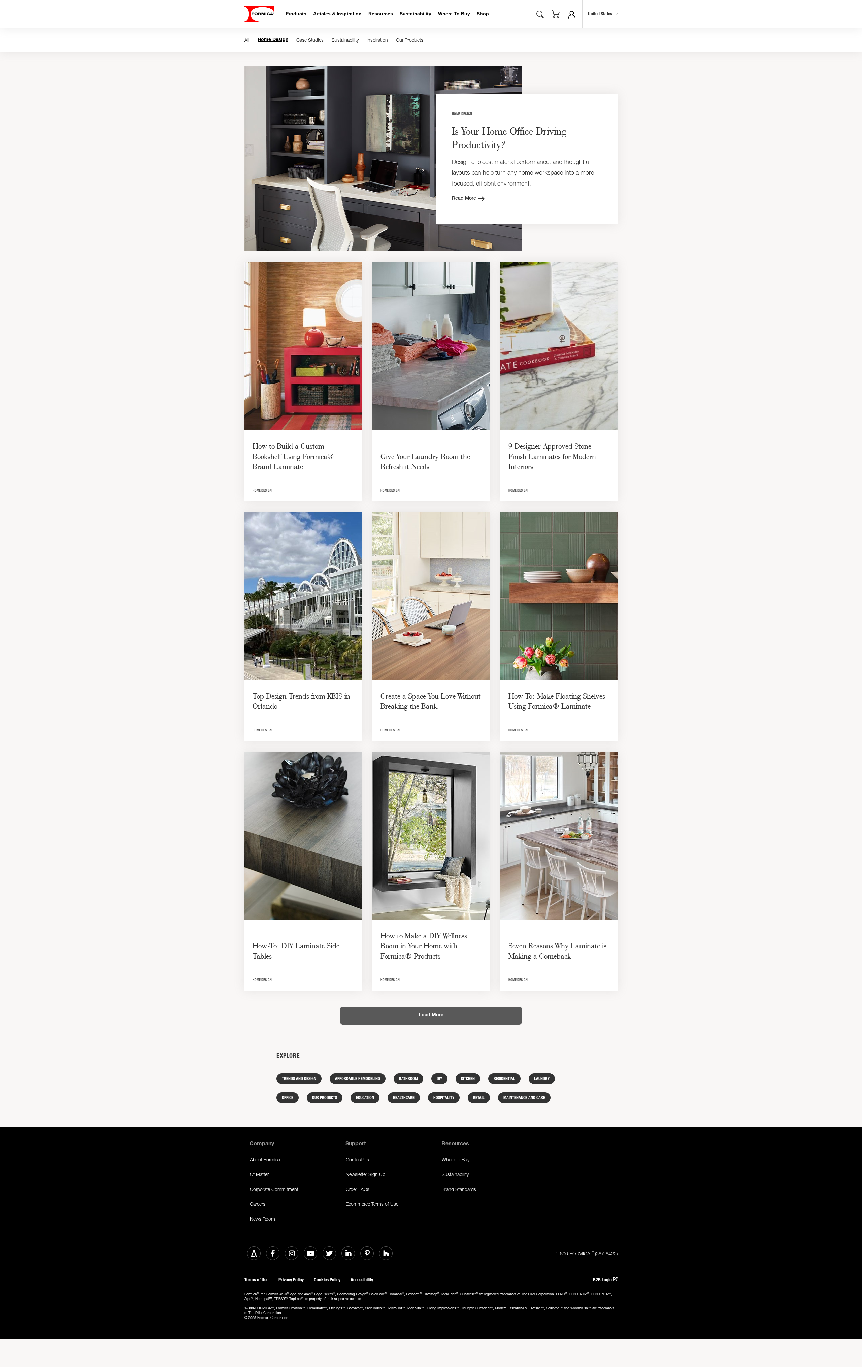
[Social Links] (253, 1253)
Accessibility (362, 1280)
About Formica (265, 1159)
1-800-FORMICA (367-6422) (587, 1253)
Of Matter (259, 1174)
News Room (262, 1219)
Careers (257, 1204)
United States (600, 14)
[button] (556, 15)
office (287, 1097)
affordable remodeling (357, 1078)
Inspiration (377, 40)
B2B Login (603, 1280)
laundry (542, 1078)
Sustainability (345, 40)
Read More (464, 198)
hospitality (443, 1097)
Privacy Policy (291, 1280)
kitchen (468, 1078)
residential (504, 1078)
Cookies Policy (327, 1280)
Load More (431, 1015)
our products (324, 1097)
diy (439, 1078)
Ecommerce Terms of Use (372, 1204)
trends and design (299, 1078)
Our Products (409, 40)
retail (479, 1097)
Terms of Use (256, 1280)
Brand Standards (459, 1189)
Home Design (273, 40)
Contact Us (357, 1159)
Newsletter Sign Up (365, 1174)
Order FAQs (357, 1189)
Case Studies (310, 40)
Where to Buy (455, 1159)
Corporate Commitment (274, 1189)
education (365, 1097)
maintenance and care (524, 1097)
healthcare (404, 1097)
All (247, 40)
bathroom (408, 1078)
